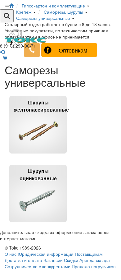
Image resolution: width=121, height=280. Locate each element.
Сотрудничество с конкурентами (37, 266)
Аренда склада (94, 260)
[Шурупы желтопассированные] (38, 156)
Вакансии (53, 260)
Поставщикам (89, 254)
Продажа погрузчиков (93, 266)
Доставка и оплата (23, 260)
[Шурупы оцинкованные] (38, 224)
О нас (10, 254)
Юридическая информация (46, 254)
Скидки (71, 260)
